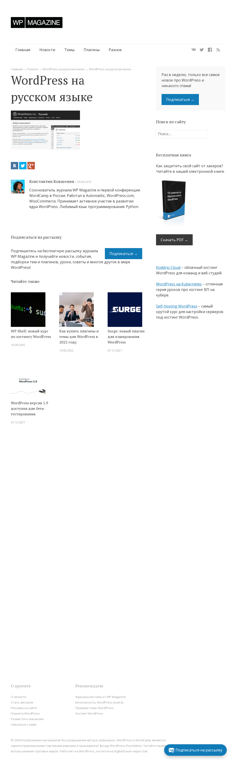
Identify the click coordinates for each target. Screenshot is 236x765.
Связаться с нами (23, 724)
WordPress (87, 751)
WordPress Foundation (126, 746)
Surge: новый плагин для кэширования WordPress (126, 336)
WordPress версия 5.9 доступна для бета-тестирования (29, 408)
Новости (47, 49)
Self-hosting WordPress (176, 306)
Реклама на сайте (24, 708)
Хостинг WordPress (89, 713)
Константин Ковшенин (51, 181)
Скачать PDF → (174, 239)
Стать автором (22, 702)
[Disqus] (76, 493)
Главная (22, 49)
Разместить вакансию (27, 719)
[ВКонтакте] (14, 165)
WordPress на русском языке (63, 69)
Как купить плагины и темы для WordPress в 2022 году (79, 336)
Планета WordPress (25, 713)
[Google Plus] (31, 165)
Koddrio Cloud (168, 267)
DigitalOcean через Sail (130, 751)
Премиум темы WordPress (94, 708)
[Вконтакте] (194, 49)
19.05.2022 (66, 350)
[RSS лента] (218, 49)
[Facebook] (210, 49)
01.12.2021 (18, 422)
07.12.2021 (115, 350)
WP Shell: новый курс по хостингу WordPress (31, 333)
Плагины (92, 49)
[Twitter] (202, 49)
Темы (69, 49)
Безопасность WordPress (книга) (99, 702)
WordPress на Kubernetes (179, 284)
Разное (115, 49)
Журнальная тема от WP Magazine (100, 697)
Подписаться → (123, 253)
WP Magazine (36, 22)
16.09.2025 (18, 345)
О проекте (18, 697)
